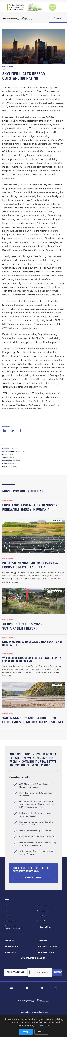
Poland (4, 463)
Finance (8, 911)
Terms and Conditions (40, 1012)
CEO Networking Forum (33, 958)
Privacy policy (24, 1012)
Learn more (44, 1025)
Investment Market (44, 906)
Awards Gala (11, 946)
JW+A (4, 457)
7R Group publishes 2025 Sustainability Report (22, 626)
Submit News (45, 927)
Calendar (42, 940)
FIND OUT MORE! (33, 877)
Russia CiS (41, 921)
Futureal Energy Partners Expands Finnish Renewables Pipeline (30, 565)
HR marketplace (46, 952)
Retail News (41, 916)
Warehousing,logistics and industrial (13, 927)
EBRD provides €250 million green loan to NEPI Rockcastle (32, 643)
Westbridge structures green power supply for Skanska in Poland (31, 659)
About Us (9, 940)
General (8, 916)
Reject (41, 1032)
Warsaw (4, 466)
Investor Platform (47, 946)
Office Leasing (42, 911)
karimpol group (7, 460)
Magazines (10, 952)
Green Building (7, 67)
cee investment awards (9, 451)
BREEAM (5, 448)
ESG (3, 454)
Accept (26, 1032)
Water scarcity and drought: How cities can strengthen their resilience (33, 720)
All (6, 906)
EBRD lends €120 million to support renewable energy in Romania (30, 507)
